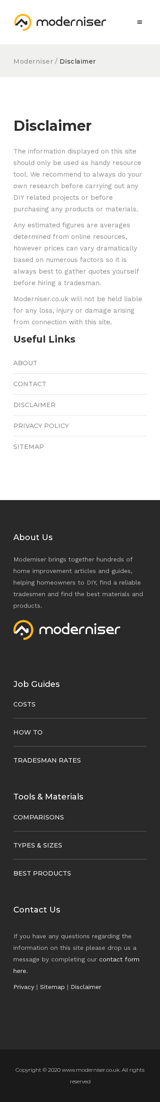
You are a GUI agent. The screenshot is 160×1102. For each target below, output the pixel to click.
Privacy (23, 986)
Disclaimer (34, 405)
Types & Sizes (37, 845)
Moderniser (34, 61)
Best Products (42, 873)
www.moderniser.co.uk (91, 1069)
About (25, 363)
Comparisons (38, 817)
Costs (24, 704)
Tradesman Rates (47, 760)
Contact (29, 384)
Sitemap (28, 447)
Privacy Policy (41, 426)
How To (28, 732)
